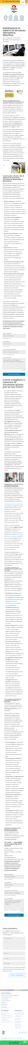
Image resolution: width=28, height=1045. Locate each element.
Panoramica (4, 1007)
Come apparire (4, 999)
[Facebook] (19, 1032)
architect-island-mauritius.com (19, 1016)
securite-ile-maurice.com (7, 1021)
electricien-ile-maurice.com (18, 1027)
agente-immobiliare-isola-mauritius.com (19, 1013)
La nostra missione (5, 1000)
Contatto (16, 1040)
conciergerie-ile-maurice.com (18, 1022)
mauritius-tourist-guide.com (5, 1013)
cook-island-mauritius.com (18, 1024)
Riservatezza (4, 1004)
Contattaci (4, 1006)
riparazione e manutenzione (13, 504)
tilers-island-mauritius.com (18, 1019)
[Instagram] (22, 1032)
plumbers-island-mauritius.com (5, 1019)
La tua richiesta (7, 357)
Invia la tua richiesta (14, 374)
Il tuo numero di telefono (9, 349)
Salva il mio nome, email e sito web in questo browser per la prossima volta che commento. (14, 969)
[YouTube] (25, 1032)
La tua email (6, 341)
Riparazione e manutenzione (11, 40)
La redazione (8, 38)
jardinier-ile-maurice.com (7, 1015)
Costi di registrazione (6, 997)
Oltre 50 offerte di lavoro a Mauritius (10, 995)
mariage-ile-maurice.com (7, 1017)
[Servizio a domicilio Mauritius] (14, 9)
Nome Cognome (7, 333)
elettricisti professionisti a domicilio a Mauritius (13, 603)
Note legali (3, 1002)
